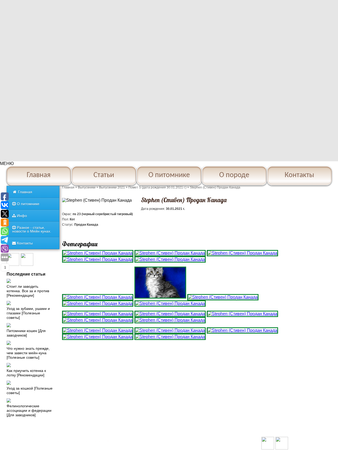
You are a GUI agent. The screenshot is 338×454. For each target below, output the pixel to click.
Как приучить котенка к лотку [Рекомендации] (26, 372)
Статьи (103, 175)
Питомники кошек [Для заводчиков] (26, 333)
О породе (234, 175)
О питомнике (169, 175)
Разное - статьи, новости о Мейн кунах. (31, 229)
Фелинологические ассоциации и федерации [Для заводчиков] (29, 410)
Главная (38, 175)
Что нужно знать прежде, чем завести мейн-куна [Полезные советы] (28, 353)
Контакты (299, 175)
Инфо (21, 216)
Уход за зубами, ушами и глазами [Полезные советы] (28, 313)
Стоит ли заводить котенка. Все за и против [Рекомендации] (28, 290)
